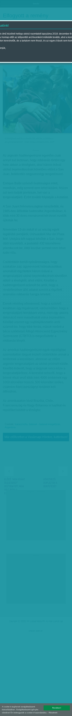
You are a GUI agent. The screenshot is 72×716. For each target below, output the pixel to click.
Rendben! (56, 708)
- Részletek (52, 713)
